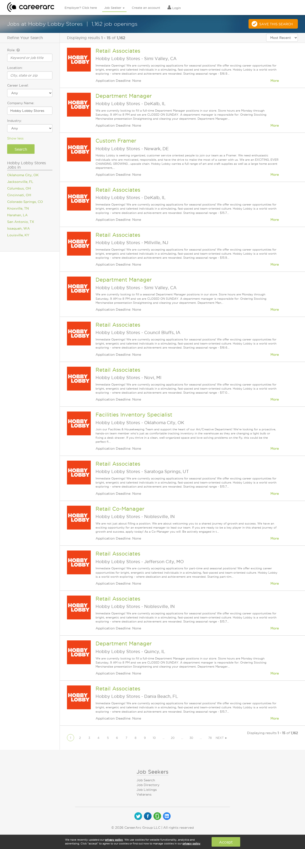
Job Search (146, 780)
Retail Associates (118, 51)
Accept (226, 842)
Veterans (144, 794)
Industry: (14, 121)
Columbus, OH (19, 188)
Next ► (222, 737)
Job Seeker (113, 7)
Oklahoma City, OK (23, 175)
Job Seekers (152, 772)
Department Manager (124, 96)
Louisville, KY (18, 235)
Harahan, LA (17, 215)
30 (191, 737)
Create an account (146, 7)
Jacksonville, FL (20, 182)
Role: (11, 50)
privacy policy (114, 839)
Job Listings (147, 790)
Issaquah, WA (18, 228)
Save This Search (276, 24)
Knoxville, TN (18, 208)
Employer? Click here (81, 7)
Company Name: (20, 103)
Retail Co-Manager (120, 509)
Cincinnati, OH (19, 195)
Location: (15, 68)
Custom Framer (116, 141)
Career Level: (18, 85)
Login (176, 8)
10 (154, 737)
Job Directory (148, 785)
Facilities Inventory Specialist (134, 414)
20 (173, 737)
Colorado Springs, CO (25, 202)
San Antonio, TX (20, 222)
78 (210, 737)
